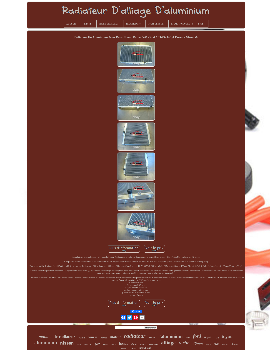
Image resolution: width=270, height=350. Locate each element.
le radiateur (65, 336)
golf (97, 343)
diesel (134, 344)
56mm (234, 343)
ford (197, 336)
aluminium (45, 342)
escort (208, 344)
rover (113, 344)
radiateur (134, 336)
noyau (208, 337)
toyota (227, 336)
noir (188, 337)
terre (225, 344)
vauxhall (124, 349)
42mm (105, 345)
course (92, 337)
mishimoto (153, 344)
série (152, 337)
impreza (103, 338)
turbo (184, 342)
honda (123, 343)
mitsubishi (145, 347)
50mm (81, 337)
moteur (115, 337)
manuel (45, 336)
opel (217, 338)
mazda (88, 344)
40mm (198, 343)
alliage (168, 342)
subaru (142, 344)
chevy (133, 348)
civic (216, 343)
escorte (79, 345)
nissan (67, 343)
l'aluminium (170, 336)
